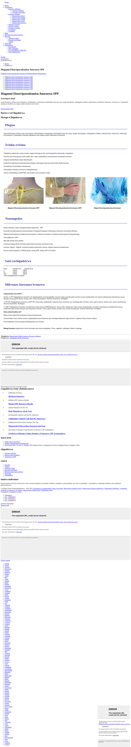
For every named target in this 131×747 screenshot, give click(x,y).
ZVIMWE (11, 31)
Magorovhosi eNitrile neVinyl (73, 488)
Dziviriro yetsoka (13, 26)
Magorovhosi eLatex (18, 21)
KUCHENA (12, 47)
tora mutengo (5, 59)
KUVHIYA (12, 30)
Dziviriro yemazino (14, 28)
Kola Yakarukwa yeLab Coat (20, 411)
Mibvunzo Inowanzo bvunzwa (14, 35)
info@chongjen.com (16, 443)
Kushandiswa (9, 45)
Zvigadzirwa (8, 7)
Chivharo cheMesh (18, 11)
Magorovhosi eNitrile (18, 17)
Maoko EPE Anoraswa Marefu (20, 404)
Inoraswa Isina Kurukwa (12, 455)
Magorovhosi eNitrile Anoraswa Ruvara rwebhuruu (25, 336)
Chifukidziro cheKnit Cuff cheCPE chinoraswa (26, 419)
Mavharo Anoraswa (16, 396)
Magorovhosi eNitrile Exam (31, 490)
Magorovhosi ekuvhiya (19, 23)
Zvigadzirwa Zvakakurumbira (42, 488)
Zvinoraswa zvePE (10, 457)
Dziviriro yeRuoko (14, 14)
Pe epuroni (19, 490)
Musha (7, 5)
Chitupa (10, 42)
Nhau (6, 33)
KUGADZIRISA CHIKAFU (17, 50)
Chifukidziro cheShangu (111, 488)
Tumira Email (5, 505)
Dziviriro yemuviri (14, 24)
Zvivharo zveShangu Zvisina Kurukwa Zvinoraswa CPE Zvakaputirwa (36, 434)
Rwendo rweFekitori (14, 40)
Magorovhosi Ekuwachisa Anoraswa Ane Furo (26, 426)
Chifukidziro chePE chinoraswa (19, 338)
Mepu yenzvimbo (57, 488)
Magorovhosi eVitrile (18, 19)
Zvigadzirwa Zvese (46, 490)
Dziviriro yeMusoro (14, 9)
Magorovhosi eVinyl (18, 16)
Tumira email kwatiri (7, 109)
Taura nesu (8, 43)
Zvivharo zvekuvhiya (18, 12)
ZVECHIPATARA (14, 52)
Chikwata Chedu (13, 38)
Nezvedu (7, 36)
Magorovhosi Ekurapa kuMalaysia (92, 488)
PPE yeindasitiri (13, 48)
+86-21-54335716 (12, 442)
